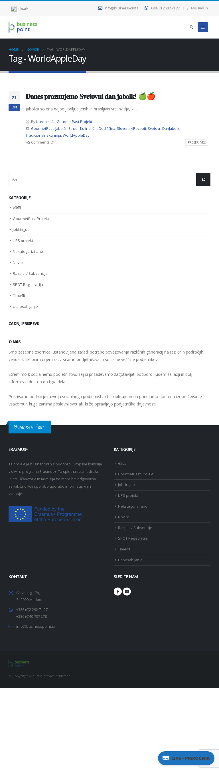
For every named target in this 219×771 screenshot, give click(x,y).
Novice (19, 262)
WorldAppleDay (76, 135)
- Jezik (22, 8)
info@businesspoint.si (122, 8)
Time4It (19, 295)
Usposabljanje (25, 306)
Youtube (127, 592)
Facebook (118, 592)
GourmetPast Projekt (74, 121)
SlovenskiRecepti (131, 128)
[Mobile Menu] (203, 27)
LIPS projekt (23, 240)
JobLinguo (21, 229)
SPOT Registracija (28, 284)
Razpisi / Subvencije (30, 273)
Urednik (42, 121)
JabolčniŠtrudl (66, 128)
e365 (17, 207)
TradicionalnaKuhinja (43, 135)
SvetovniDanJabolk (163, 128)
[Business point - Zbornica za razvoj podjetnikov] (23, 27)
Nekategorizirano (28, 251)
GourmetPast (42, 128)
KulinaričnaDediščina (97, 128)
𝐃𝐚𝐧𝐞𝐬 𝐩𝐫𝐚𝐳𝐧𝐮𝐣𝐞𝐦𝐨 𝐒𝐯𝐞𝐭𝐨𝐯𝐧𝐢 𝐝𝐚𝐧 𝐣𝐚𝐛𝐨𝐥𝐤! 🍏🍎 (90, 96)
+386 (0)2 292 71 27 (165, 8)
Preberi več (197, 142)
